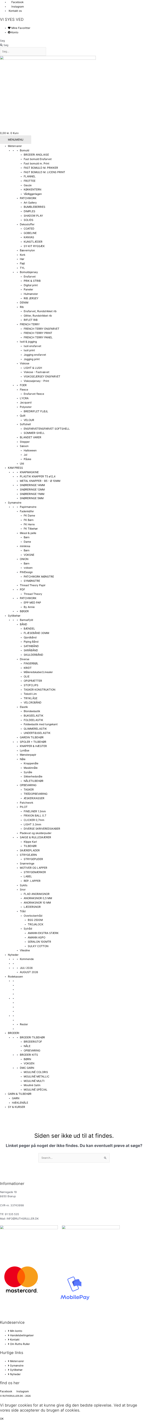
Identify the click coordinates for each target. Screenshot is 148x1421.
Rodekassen (15, 976)
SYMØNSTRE (32, 580)
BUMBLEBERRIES (34, 206)
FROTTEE (29, 180)
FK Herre (29, 524)
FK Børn (29, 519)
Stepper (25, 441)
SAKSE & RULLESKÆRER (35, 837)
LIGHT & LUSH (33, 367)
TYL (22, 267)
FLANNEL (30, 176)
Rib (22, 307)
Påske (27, 459)
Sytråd (28, 928)
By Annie (29, 607)
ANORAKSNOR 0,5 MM (38, 898)
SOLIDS (28, 219)
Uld (22, 463)
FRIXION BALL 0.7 (35, 815)
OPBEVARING (28, 785)
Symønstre (14, 502)
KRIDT (28, 667)
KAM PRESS (15, 467)
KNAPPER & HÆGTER (33, 746)
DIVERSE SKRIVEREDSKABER (42, 828)
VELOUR (29, 420)
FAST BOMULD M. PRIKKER (41, 167)
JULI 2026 (26, 967)
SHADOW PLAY (33, 215)
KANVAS (29, 237)
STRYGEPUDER (33, 859)
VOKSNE (29, 554)
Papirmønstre (28, 506)
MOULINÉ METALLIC (36, 1076)
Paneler (28, 289)
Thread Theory (33, 593)
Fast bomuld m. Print (36, 163)
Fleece (24, 389)
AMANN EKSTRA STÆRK (43, 933)
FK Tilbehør (31, 528)
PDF (22, 589)
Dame (27, 541)
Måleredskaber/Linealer (38, 672)
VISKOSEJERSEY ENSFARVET (42, 376)
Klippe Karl (30, 841)
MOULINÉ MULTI (34, 1080)
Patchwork (26, 802)
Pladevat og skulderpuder (35, 833)
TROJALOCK (35, 924)
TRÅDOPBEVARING (35, 793)
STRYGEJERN (28, 854)
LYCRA (24, 398)
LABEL (28, 876)
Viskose (24, 363)
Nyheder (13, 954)
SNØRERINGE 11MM (32, 493)
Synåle (28, 772)
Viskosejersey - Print (36, 380)
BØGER (24, 611)
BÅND (23, 624)
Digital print (31, 285)
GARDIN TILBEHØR (32, 737)
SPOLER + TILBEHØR (33, 741)
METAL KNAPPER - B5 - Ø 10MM (40, 480)
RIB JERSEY (31, 298)
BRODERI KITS (29, 1054)
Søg (2, 40)
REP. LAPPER (32, 880)
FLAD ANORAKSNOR (37, 893)
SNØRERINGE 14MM (32, 485)
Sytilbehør (14, 615)
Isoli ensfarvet (32, 346)
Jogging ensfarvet (35, 354)
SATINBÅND (31, 646)
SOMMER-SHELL (34, 432)
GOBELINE (30, 233)
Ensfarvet (30, 276)
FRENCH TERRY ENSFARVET (41, 328)
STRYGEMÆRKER (35, 872)
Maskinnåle (31, 767)
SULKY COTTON (38, 946)
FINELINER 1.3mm (35, 811)
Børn (26, 537)
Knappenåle (31, 763)
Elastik (24, 706)
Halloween (30, 450)
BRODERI (13, 1033)
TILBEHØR (30, 846)
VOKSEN (29, 1063)
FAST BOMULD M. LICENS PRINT (44, 172)
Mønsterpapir (28, 754)
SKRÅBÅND (31, 650)
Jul (25, 454)
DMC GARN (27, 1067)
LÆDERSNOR (32, 906)
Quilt (22, 415)
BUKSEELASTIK (33, 715)
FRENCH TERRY (30, 324)
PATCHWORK (28, 198)
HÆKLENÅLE (20, 1102)
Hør (22, 259)
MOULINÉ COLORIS (36, 1072)
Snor (23, 889)
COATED (29, 228)
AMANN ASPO (36, 937)
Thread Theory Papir (32, 585)
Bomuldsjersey (29, 272)
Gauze (28, 185)
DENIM (24, 302)
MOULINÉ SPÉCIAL (35, 1089)
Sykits (23, 885)
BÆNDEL (29, 628)
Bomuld (24, 150)
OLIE (26, 676)
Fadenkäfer (27, 511)
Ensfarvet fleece (34, 393)
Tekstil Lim (30, 693)
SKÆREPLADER (30, 850)
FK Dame (29, 515)
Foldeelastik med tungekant (41, 724)
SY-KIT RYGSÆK (34, 246)
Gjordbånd (30, 637)
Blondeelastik (32, 711)
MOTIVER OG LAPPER (33, 867)
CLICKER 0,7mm (34, 820)
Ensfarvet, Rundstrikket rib (40, 311)
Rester (24, 1024)
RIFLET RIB (31, 319)
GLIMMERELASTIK (35, 728)
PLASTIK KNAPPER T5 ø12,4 (38, 476)
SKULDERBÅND (33, 654)
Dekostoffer (27, 224)
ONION (24, 559)
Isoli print (29, 350)
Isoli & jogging (28, 341)
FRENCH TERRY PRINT (38, 333)
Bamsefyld (26, 619)
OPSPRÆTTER (33, 680)
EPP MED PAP (32, 602)
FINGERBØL (31, 663)
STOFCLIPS (31, 685)
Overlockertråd (33, 915)
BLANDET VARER (30, 437)
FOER (23, 385)
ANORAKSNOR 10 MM (37, 902)
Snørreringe (27, 863)
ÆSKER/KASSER (34, 798)
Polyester (26, 406)
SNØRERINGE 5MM (32, 498)
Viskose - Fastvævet (36, 372)
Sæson (24, 446)
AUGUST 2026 (29, 972)
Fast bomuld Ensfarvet (38, 159)
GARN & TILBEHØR (19, 1093)
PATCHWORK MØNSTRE (39, 576)
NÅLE (27, 1046)
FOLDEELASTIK (33, 720)
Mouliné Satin (32, 1085)
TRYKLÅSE (30, 698)
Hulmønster (31, 293)
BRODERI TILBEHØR (32, 1037)
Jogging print (32, 359)
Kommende (27, 959)
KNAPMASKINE (29, 472)
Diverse (24, 659)
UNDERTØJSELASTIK (37, 732)
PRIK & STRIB (32, 280)
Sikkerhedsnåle (33, 776)
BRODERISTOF (33, 1041)
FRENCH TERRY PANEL (38, 337)
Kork (22, 254)
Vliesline (25, 950)
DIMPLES (29, 211)
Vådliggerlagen (33, 193)
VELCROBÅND (32, 702)
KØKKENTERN (32, 189)
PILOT (24, 806)
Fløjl (22, 263)
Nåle (22, 759)
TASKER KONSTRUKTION (39, 689)
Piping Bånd (31, 641)
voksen (28, 567)
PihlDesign (26, 572)
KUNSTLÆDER (33, 241)
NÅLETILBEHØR (33, 780)
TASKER (29, 789)
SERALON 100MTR (39, 941)
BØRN (27, 1059)
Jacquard (25, 402)
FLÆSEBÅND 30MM (36, 633)
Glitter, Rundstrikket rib (38, 315)
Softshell (25, 424)
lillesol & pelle (28, 533)
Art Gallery (30, 202)
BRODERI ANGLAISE (36, 154)
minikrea (25, 546)
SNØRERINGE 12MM (32, 489)
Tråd (22, 911)
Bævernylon (27, 250)
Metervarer (15, 146)
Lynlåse (24, 750)
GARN (15, 1098)
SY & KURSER (16, 1106)
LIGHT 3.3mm (32, 824)
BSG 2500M (35, 919)
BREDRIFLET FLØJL (36, 411)
